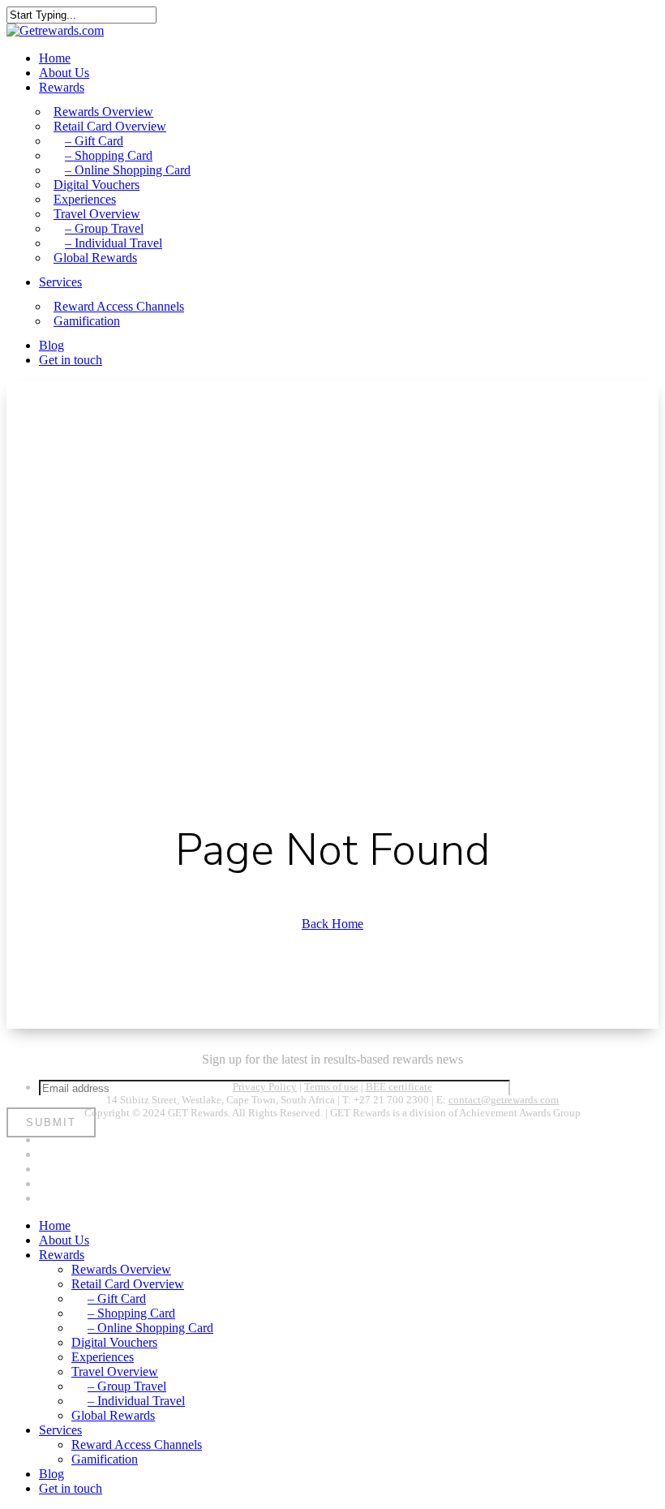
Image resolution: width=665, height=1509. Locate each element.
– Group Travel (127, 1386)
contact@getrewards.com (503, 1100)
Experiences (102, 1357)
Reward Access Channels (136, 1444)
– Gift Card (117, 1298)
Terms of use (331, 1087)
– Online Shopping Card (150, 1328)
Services (60, 1430)
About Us (64, 1240)
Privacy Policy (265, 1087)
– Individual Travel (136, 1401)
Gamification (104, 1459)
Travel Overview (114, 1371)
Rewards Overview (121, 1269)
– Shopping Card (131, 1313)
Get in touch (70, 1488)
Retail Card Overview (127, 1284)
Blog (51, 1474)
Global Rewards (113, 1415)
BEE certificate (399, 1087)
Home (55, 1225)
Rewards (61, 1255)
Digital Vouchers (114, 1342)
